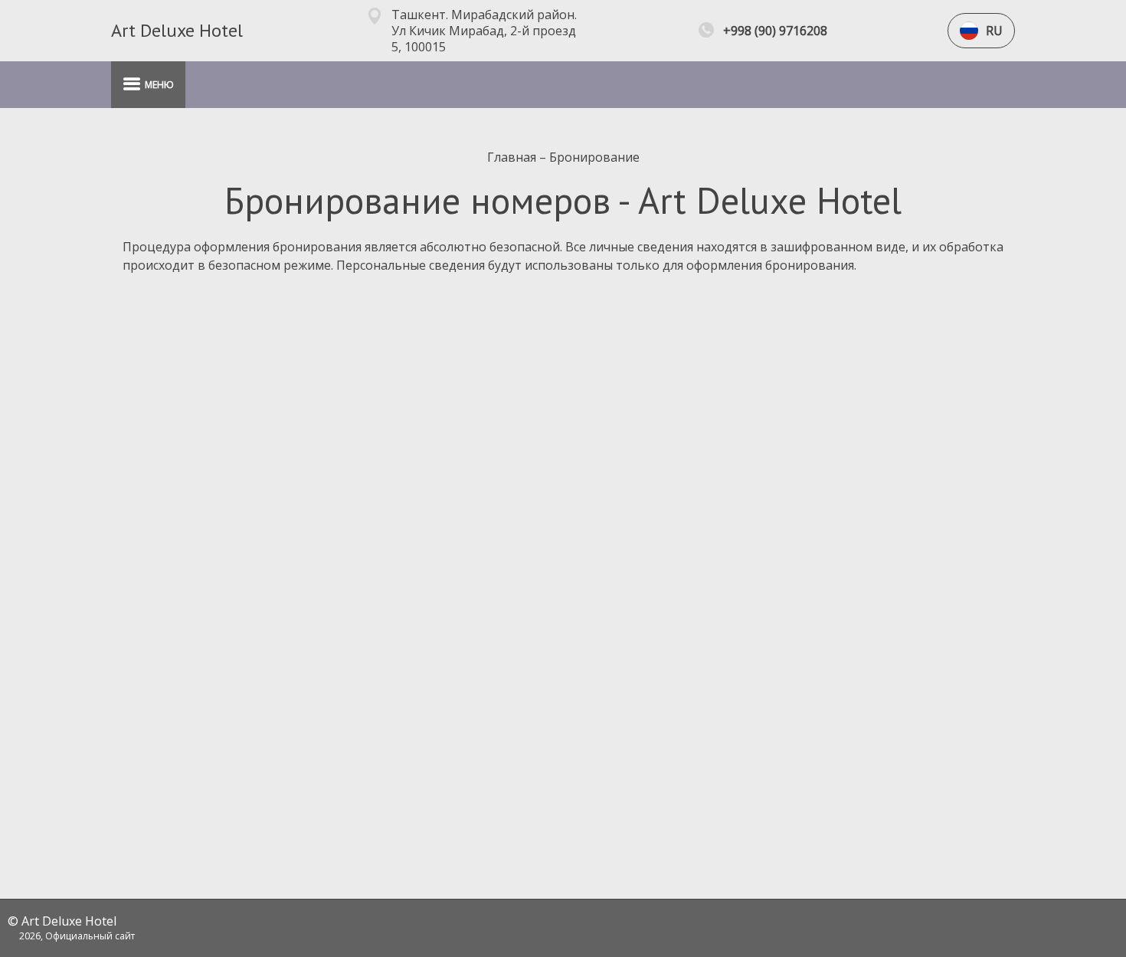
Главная (513, 157)
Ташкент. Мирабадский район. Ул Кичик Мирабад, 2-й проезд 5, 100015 (484, 31)
